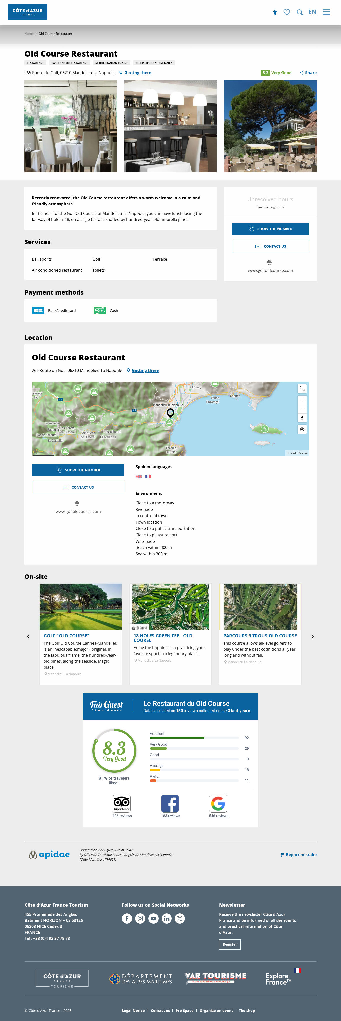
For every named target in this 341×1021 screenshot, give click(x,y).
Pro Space (185, 1010)
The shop (247, 1010)
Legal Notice (133, 1010)
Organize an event (216, 1010)
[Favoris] (287, 12)
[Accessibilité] (274, 12)
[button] (300, 12)
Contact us (160, 1010)
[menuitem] (27, 12)
